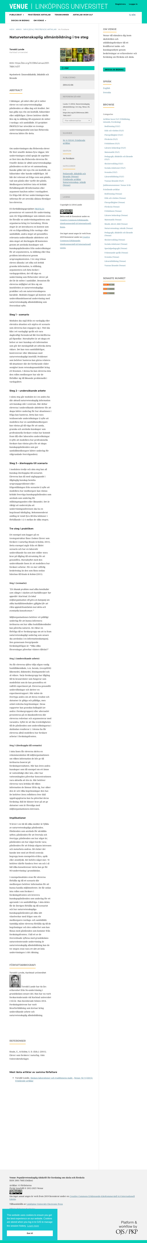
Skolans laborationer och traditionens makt (51, 1078)
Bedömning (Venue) (113, 193)
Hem (11, 29)
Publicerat (15, 15)
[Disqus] (51, 1120)
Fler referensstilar (73, 120)
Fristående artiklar (39, 15)
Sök (133, 15)
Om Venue (39, 20)
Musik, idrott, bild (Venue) (116, 224)
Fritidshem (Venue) (113, 211)
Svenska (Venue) (112, 257)
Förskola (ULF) (111, 139)
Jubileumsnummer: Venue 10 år (117, 185)
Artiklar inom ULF (83, 15)
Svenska (107, 92)
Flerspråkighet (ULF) (114, 135)
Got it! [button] (30, 1233)
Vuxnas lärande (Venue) (115, 265)
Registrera (120, 4)
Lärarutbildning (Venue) (115, 261)
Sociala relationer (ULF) (115, 168)
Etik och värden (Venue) (115, 198)
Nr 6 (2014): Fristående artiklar (39, 29)
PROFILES (39, 208)
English (106, 88)
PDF (66, 68)
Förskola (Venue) (112, 206)
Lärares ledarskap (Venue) (116, 215)
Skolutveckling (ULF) (114, 163)
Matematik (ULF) (112, 152)
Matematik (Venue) (113, 219)
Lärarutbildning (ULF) (114, 176)
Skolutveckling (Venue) (115, 239)
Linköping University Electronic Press (45, 1204)
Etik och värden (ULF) (114, 130)
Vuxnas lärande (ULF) (114, 181)
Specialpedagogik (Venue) (116, 248)
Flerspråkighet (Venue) (115, 202)
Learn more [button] (33, 1226)
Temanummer (62, 15)
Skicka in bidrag (20, 20)
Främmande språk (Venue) (116, 252)
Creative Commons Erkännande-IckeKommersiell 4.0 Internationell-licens (75, 223)
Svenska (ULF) (111, 172)
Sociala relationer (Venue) (116, 244)
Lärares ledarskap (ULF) (115, 148)
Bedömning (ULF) (112, 126)
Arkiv (19, 29)
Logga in (133, 4)
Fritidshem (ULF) (112, 143)
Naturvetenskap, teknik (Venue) (119, 228)
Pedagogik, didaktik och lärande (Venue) (74, 175)
